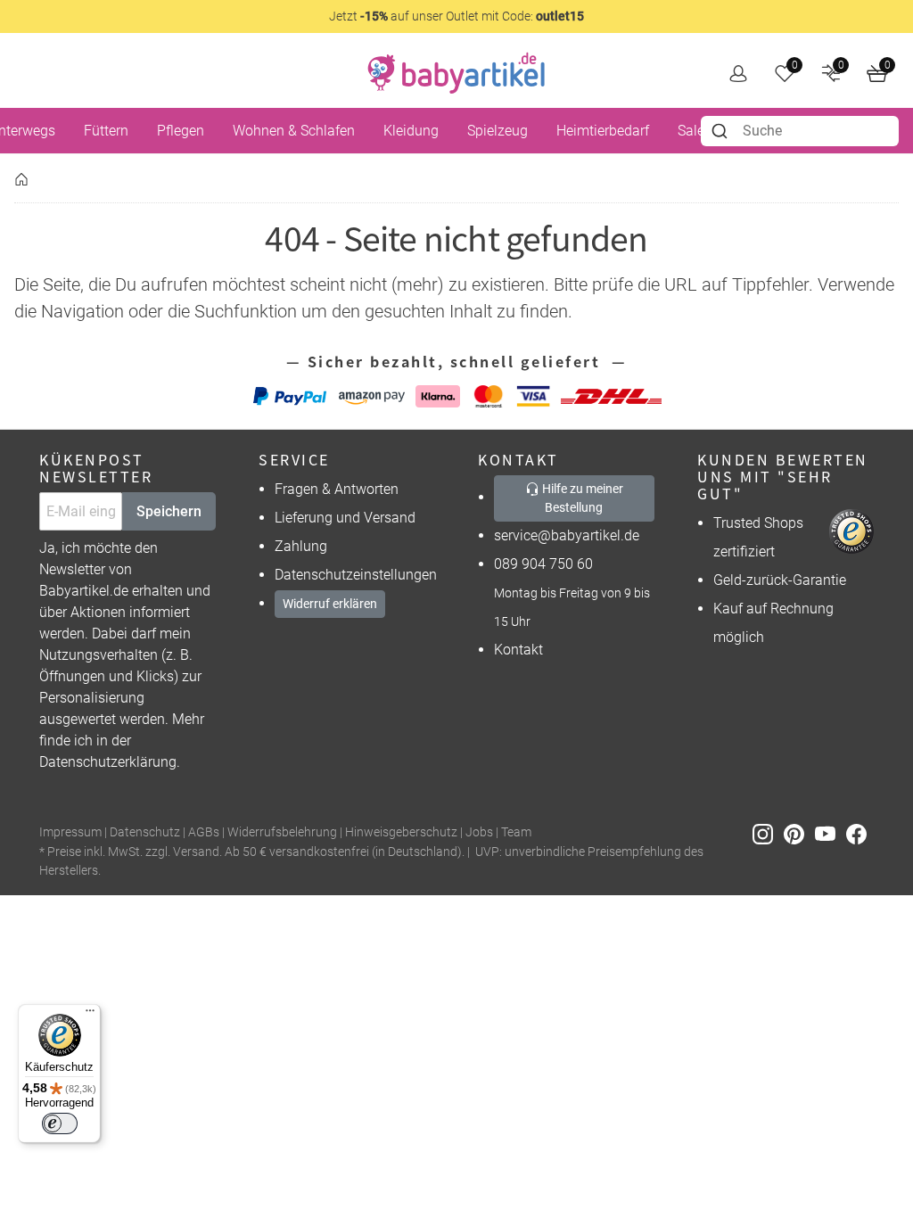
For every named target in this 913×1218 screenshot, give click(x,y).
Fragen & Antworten (337, 489)
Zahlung (301, 546)
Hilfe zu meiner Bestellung (581, 497)
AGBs (203, 832)
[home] (456, 73)
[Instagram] (768, 833)
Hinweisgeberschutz (401, 832)
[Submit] (722, 131)
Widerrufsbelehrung (282, 832)
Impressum (70, 832)
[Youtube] (830, 833)
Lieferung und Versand (345, 517)
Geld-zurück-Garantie (779, 580)
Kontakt (518, 649)
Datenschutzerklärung (108, 761)
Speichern (169, 511)
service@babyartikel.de (566, 535)
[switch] (60, 1123)
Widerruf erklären (330, 604)
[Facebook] (860, 833)
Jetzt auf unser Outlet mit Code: (456, 16)
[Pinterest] (799, 833)
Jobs (479, 832)
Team (516, 832)
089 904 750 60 (543, 564)
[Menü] (90, 1014)
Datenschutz (145, 832)
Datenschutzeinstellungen (356, 574)
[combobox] (800, 131)
